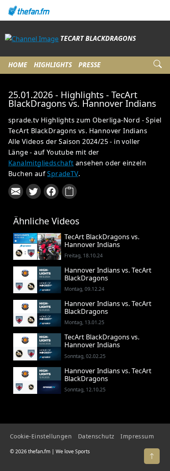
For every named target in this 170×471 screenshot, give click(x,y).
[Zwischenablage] (69, 191)
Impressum (137, 436)
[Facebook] (51, 191)
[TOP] (152, 456)
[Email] (15, 191)
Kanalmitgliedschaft (41, 162)
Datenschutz (96, 436)
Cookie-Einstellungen (41, 436)
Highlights (53, 64)
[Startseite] (85, 10)
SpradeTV (62, 173)
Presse (89, 64)
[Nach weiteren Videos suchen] (157, 65)
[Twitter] (33, 191)
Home (17, 64)
